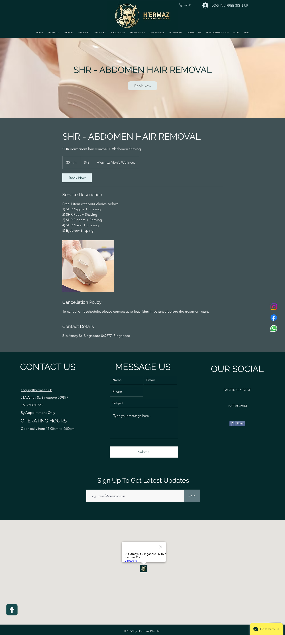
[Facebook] (273, 317)
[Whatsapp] (273, 328)
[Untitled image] (88, 266)
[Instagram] (273, 306)
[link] (142, 85)
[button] (68, 32)
